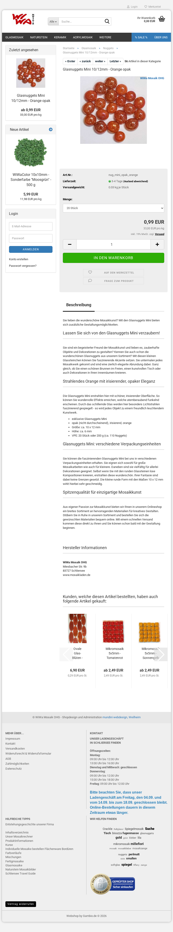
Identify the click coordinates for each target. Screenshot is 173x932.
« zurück (85, 61)
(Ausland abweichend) (135, 181)
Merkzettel (154, 6)
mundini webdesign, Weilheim (121, 717)
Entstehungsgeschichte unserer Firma (29, 824)
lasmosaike (14, 865)
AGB (8, 758)
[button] (69, 244)
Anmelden (31, 249)
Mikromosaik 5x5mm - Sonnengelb (151, 653)
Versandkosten (15, 748)
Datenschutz (13, 768)
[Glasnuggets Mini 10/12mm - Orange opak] (113, 109)
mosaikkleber (124, 848)
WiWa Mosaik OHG (152, 78)
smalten (131, 858)
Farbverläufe (13, 853)
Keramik (60, 37)
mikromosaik (121, 844)
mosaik (113, 848)
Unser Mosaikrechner (19, 836)
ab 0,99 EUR (31, 110)
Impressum (12, 738)
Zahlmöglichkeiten (17, 763)
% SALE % (141, 37)
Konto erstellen (18, 259)
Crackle (107, 829)
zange (144, 865)
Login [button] (134, 6)
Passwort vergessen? (22, 265)
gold (119, 837)
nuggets (122, 854)
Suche (149, 829)
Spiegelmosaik (134, 829)
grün (125, 838)
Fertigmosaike (14, 861)
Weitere (105, 37)
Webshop (72, 916)
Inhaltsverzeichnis (17, 832)
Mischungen (13, 857)
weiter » (100, 61)
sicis (123, 858)
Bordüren (67, 849)
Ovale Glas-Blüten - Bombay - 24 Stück (77, 653)
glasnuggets (147, 833)
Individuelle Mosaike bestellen (24, 849)
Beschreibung (78, 304)
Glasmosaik (14, 37)
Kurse (9, 845)
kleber (132, 837)
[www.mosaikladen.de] (23, 19)
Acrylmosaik (83, 37)
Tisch (107, 833)
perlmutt (134, 854)
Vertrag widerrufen (20, 904)
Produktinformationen (19, 840)
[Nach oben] (160, 925)
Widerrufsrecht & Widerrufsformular (28, 753)
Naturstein (38, 37)
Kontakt (10, 743)
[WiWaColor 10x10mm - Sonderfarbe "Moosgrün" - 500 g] (31, 152)
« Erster (70, 61)
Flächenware (53, 849)
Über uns (161, 37)
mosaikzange (139, 848)
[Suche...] (107, 22)
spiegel (126, 864)
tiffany (136, 865)
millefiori (137, 844)
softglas (115, 864)
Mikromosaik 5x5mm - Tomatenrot (115, 653)
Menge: (68, 199)
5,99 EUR (30, 194)
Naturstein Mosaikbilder (20, 869)
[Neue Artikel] (50, 129)
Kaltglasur (118, 829)
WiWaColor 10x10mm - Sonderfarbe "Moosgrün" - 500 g (31, 180)
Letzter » (115, 61)
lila (139, 837)
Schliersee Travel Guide (20, 873)
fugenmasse (131, 833)
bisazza (117, 833)
